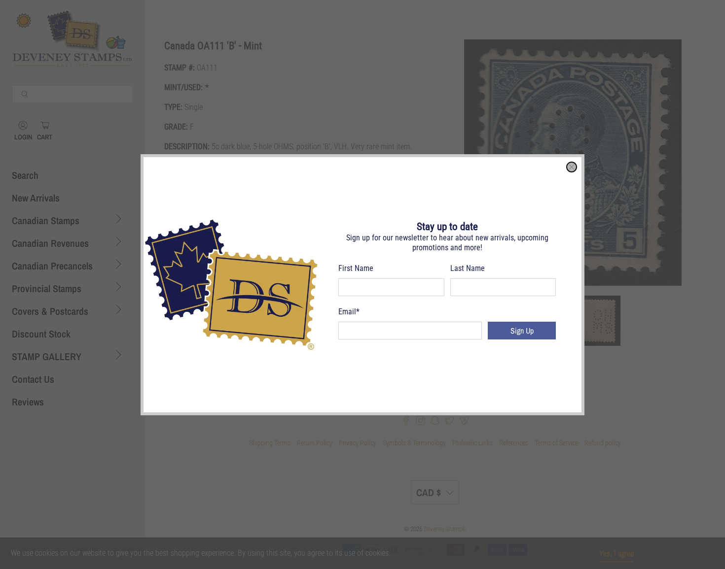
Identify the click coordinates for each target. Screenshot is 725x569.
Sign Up (522, 330)
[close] (572, 167)
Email (349, 311)
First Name (355, 268)
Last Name (467, 268)
